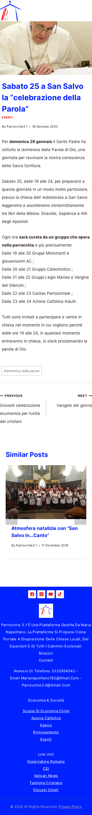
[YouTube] (51, 594)
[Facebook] (32, 594)
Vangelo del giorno (74, 401)
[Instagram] (41, 594)
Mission (46, 653)
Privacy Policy (70, 806)
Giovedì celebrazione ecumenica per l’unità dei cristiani (20, 409)
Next (80, 519)
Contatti (46, 660)
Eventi (7, 117)
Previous (11, 519)
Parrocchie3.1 (17, 126)
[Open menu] (87, 10)
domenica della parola (21, 371)
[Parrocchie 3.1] (10, 10)
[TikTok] (60, 594)
